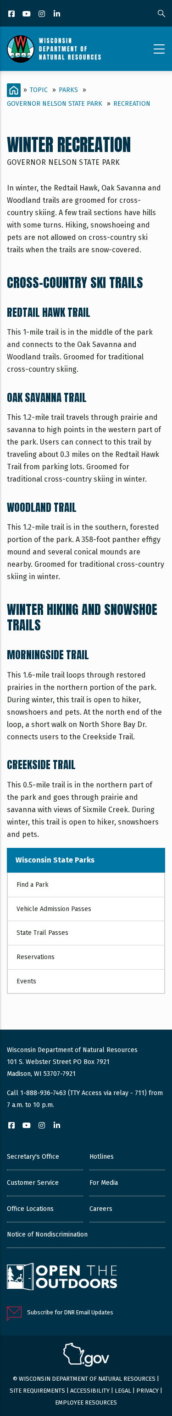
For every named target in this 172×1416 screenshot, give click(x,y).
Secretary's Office (33, 1157)
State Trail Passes (42, 933)
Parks (68, 90)
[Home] (54, 49)
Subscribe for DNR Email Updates (70, 1312)
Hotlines (101, 1157)
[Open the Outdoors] (62, 1278)
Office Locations (30, 1209)
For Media (103, 1183)
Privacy (147, 1390)
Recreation (131, 104)
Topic (39, 90)
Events (26, 981)
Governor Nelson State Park (54, 104)
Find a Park (33, 885)
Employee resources (86, 1402)
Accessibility (90, 1390)
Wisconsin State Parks (55, 860)
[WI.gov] (86, 1356)
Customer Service (33, 1183)
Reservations (36, 957)
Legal (123, 1390)
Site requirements (37, 1390)
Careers (100, 1209)
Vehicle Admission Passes (54, 909)
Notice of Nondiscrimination (47, 1234)
